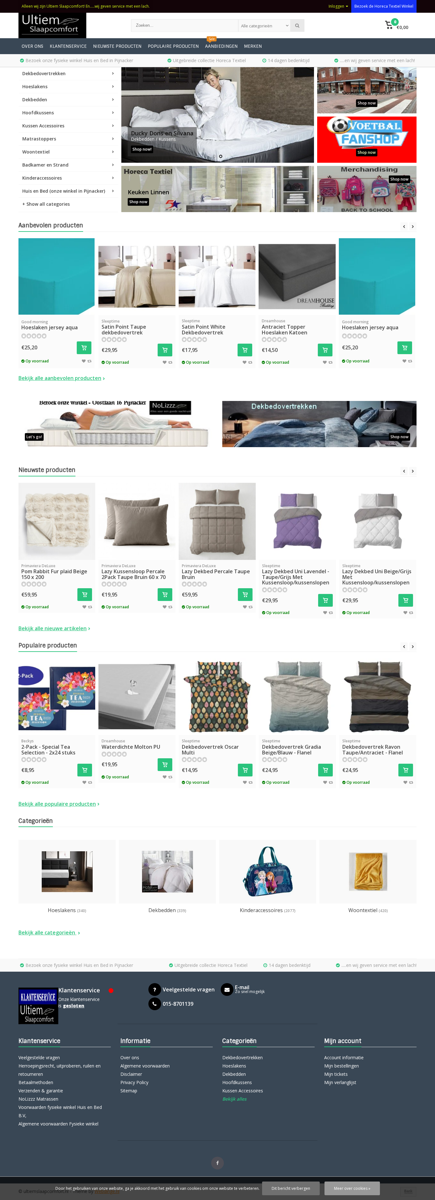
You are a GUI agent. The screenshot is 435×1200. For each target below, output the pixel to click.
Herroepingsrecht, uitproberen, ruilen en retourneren (59, 1070)
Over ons (32, 46)
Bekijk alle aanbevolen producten (59, 378)
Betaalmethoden (35, 1082)
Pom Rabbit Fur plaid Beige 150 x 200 (54, 572)
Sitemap (128, 1091)
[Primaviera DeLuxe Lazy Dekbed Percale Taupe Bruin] (217, 521)
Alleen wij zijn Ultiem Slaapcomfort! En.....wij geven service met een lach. (86, 6)
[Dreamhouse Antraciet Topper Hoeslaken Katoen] (297, 276)
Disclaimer (131, 1074)
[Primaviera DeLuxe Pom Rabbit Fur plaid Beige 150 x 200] (56, 521)
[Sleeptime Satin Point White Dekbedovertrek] (217, 276)
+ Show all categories (46, 204)
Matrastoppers (39, 139)
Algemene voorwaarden (145, 1066)
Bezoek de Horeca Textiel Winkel (383, 6)
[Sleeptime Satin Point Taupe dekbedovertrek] (136, 276)
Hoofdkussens (38, 113)
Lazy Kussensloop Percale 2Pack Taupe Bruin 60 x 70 (134, 572)
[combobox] (264, 25)
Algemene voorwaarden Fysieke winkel (58, 1124)
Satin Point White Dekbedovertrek (203, 327)
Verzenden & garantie (40, 1091)
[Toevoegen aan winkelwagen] (84, 347)
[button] (397, 25)
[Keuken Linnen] (217, 189)
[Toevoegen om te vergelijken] (89, 360)
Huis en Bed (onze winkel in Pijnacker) (63, 191)
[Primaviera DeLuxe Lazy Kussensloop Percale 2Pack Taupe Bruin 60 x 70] (136, 521)
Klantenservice (68, 46)
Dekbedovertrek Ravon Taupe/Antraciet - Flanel (372, 747)
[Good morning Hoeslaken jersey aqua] (56, 276)
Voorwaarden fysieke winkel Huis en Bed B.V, (60, 1111)
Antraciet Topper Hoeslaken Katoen (284, 327)
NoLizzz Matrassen (38, 1099)
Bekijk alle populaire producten (57, 803)
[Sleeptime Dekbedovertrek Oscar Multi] (217, 696)
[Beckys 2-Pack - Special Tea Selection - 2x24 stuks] (56, 696)
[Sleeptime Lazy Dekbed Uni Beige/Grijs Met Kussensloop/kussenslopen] (377, 521)
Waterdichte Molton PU (131, 744)
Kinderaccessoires (42, 178)
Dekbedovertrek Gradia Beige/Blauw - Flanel (291, 747)
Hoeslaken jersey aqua (49, 325)
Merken (253, 46)
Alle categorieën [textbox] (256, 26)
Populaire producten (173, 46)
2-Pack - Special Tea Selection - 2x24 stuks (48, 747)
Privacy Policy (134, 1082)
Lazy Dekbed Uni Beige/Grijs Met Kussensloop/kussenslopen (376, 574)
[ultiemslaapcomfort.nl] (68, 25)
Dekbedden (34, 99)
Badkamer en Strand (45, 165)
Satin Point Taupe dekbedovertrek (124, 327)
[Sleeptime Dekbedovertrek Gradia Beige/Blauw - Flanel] (297, 696)
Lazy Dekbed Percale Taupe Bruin (216, 572)
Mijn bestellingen (341, 1066)
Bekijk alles (234, 1099)
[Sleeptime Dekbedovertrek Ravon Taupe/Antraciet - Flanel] (377, 696)
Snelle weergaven (56, 305)
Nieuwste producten (117, 46)
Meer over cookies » (352, 1188)
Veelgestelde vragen (39, 1057)
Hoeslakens (34, 86)
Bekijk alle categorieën (47, 932)
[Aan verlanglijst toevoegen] (84, 360)
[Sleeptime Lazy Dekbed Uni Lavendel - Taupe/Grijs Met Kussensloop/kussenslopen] (297, 521)
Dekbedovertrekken (44, 73)
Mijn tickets (336, 1074)
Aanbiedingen (221, 46)
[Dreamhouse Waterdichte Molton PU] (136, 696)
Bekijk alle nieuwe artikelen (52, 628)
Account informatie (344, 1057)
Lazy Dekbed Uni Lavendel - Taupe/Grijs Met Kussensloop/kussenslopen (295, 574)
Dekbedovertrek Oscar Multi (210, 747)
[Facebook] (217, 1163)
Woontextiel (36, 152)
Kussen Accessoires (43, 126)
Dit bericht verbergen (291, 1188)
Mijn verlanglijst (340, 1082)
